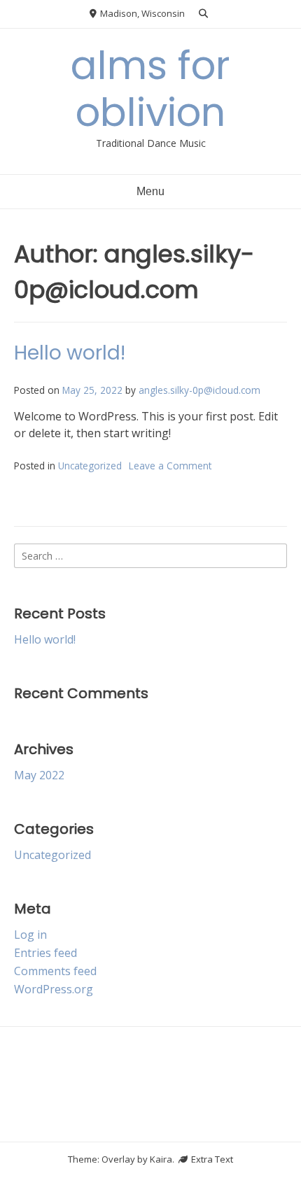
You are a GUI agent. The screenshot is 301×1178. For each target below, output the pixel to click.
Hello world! (69, 353)
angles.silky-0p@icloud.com (199, 390)
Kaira (161, 1159)
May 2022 (39, 775)
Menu (150, 191)
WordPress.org (53, 989)
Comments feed (55, 971)
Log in (30, 934)
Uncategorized (90, 465)
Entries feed (45, 952)
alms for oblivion (150, 89)
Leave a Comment (170, 465)
